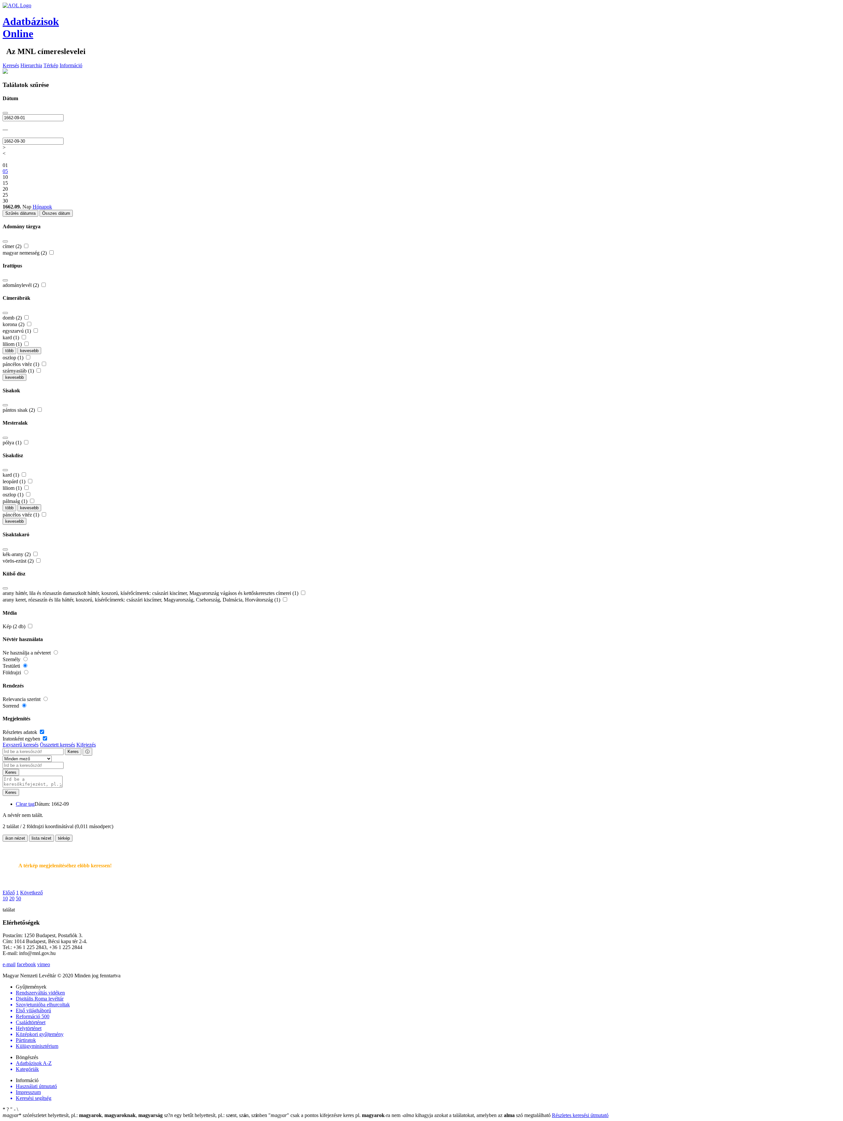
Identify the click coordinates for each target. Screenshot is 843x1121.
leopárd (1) (15, 481)
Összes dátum (56, 213)
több (9, 350)
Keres (73, 751)
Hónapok (42, 207)
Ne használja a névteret (27, 653)
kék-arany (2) (17, 554)
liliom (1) (13, 344)
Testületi (12, 666)
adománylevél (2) (21, 285)
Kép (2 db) (15, 626)
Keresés (11, 65)
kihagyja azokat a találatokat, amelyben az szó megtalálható (477, 1115)
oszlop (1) (14, 357)
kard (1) (11, 337)
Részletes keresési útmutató (580, 1115)
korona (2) (14, 324)
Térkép (50, 65)
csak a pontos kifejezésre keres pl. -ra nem (335, 1115)
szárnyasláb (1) (19, 371)
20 (11, 898)
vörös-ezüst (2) (19, 561)
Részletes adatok (21, 732)
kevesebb (29, 350)
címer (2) (13, 246)
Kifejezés (86, 744)
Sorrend (11, 706)
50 (18, 898)
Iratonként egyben (22, 739)
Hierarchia (31, 65)
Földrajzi (12, 672)
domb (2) (13, 318)
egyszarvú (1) (17, 331)
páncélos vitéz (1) (22, 364)
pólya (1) (13, 442)
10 (5, 898)
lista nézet (41, 838)
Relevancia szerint (22, 699)
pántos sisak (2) (19, 410)
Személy (12, 659)
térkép (64, 838)
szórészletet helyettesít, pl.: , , (83, 1115)
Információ (71, 65)
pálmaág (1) (16, 501)
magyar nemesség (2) (25, 253)
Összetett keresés (57, 744)
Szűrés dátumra (20, 213)
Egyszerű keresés (21, 744)
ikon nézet (15, 838)
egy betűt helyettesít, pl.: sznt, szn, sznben (216, 1115)
